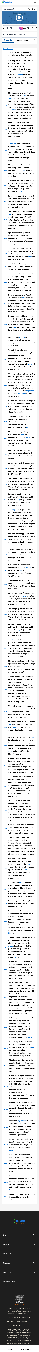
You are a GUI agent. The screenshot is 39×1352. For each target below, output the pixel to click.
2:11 (5, 267)
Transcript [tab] (8, 40)
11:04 (6, 1066)
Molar (10, 933)
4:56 (5, 500)
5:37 (5, 555)
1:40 (5, 220)
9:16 (5, 889)
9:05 (5, 868)
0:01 (5, 70)
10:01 (6, 970)
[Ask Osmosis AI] (21, 28)
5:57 (5, 584)
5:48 (5, 570)
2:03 (5, 254)
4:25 (5, 454)
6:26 (5, 630)
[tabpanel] (19, 623)
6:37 (5, 648)
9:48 (5, 947)
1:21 (5, 186)
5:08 (5, 519)
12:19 (6, 1197)
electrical (12, 143)
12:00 (6, 1163)
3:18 (5, 360)
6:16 (5, 614)
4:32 (5, 468)
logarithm (30, 391)
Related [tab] (9, 1349)
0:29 (5, 105)
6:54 (5, 666)
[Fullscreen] (35, 28)
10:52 (6, 1049)
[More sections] (34, 40)
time (20, 191)
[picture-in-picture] (24, 28)
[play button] (3, 28)
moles (22, 337)
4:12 (5, 439)
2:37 (5, 303)
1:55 (5, 238)
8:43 (5, 829)
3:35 (5, 385)
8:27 (5, 810)
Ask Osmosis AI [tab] (27, 1349)
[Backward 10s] (7, 28)
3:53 (5, 406)
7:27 (5, 712)
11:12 (6, 1087)
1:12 (5, 170)
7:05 (5, 689)
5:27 (5, 539)
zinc (14, 72)
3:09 (5, 341)
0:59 (5, 151)
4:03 (5, 422)
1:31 (5, 201)
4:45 (5, 484)
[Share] (32, 9)
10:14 (6, 998)
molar (20, 74)
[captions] (28, 28)
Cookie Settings (27, 1317)
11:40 (6, 1128)
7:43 (5, 745)
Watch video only (8, 49)
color (24, 96)
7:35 (5, 727)
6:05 (5, 599)
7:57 (5, 765)
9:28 (5, 904)
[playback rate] (32, 28)
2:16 (5, 282)
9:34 (5, 922)
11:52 (6, 1145)
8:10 (5, 786)
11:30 (6, 1109)
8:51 (5, 846)
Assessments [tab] (22, 40)
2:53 (5, 324)
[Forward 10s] (10, 28)
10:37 (6, 1027)
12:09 (6, 1183)
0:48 (5, 129)
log (18, 500)
